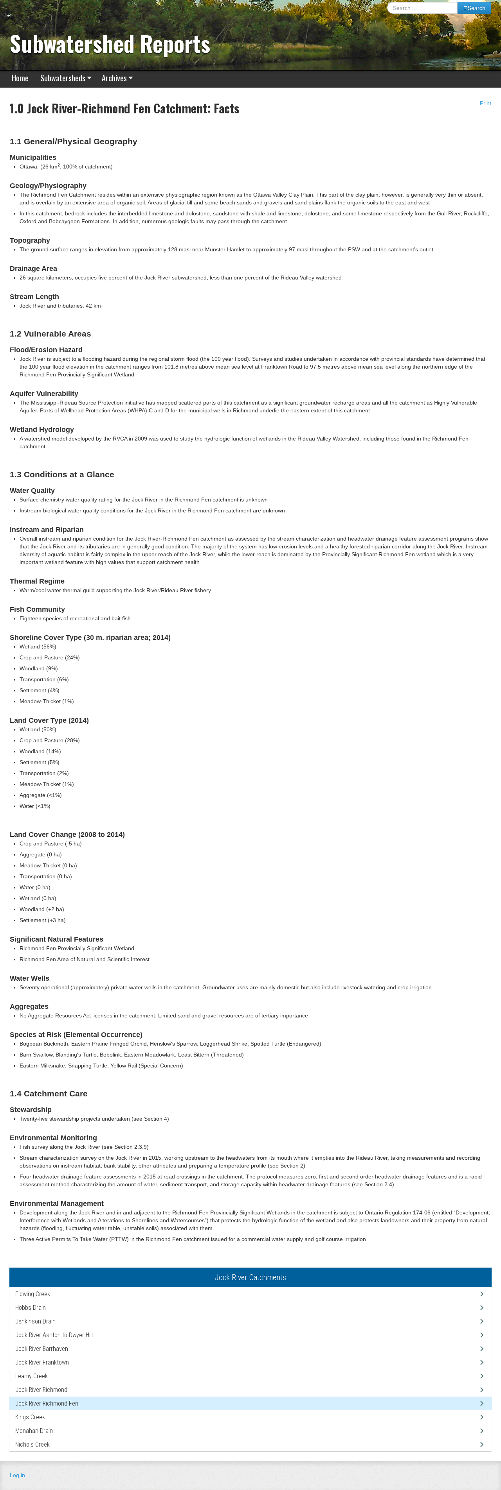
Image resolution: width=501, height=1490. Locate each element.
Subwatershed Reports (110, 43)
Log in (17, 1475)
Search (476, 8)
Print (484, 103)
